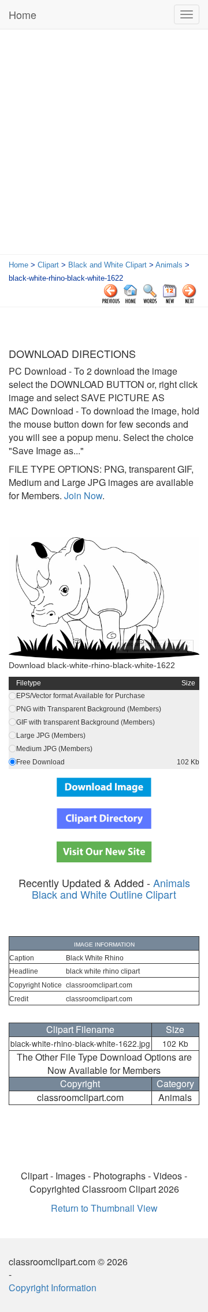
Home (22, 14)
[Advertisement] (104, 144)
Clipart (48, 265)
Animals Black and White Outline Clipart (111, 888)
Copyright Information (52, 1287)
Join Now (82, 495)
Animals (169, 265)
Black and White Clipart (107, 265)
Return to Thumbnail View (104, 1208)
